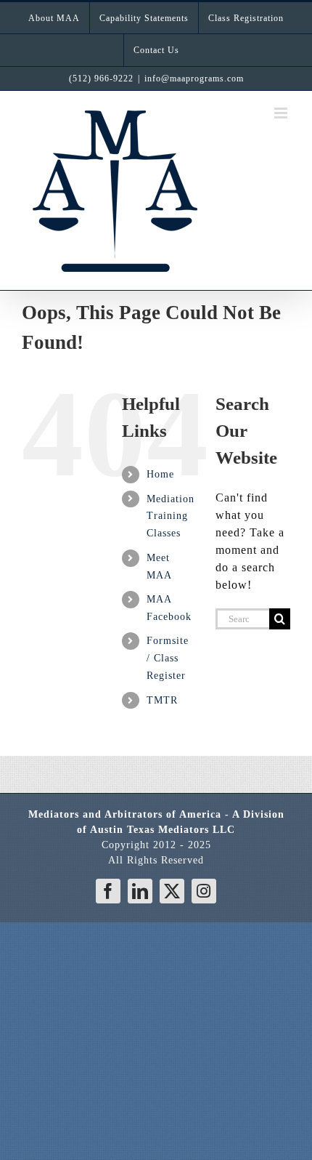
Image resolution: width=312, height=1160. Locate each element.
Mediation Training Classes (170, 516)
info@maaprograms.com (194, 78)
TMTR (162, 700)
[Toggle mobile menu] (282, 113)
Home (160, 474)
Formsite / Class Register (168, 658)
